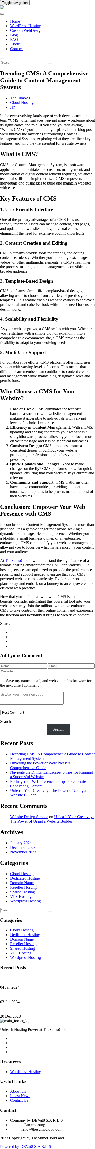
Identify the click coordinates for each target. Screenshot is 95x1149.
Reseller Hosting (23, 887)
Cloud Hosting (22, 102)
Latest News (20, 1096)
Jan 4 (14, 107)
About (15, 44)
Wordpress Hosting (25, 901)
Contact (16, 49)
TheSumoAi (20, 98)
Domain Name (22, 883)
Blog (14, 35)
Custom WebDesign (26, 30)
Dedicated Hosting (25, 878)
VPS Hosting (20, 896)
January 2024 (21, 843)
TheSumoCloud (18, 560)
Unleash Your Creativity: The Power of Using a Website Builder (52, 819)
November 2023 (23, 852)
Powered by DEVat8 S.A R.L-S (25, 1146)
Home (15, 21)
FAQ (14, 39)
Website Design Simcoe (29, 817)
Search (5, 721)
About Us (18, 1091)
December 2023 (23, 847)
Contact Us (19, 1100)
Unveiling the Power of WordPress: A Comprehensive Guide (40, 765)
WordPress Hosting (25, 26)
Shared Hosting (22, 892)
